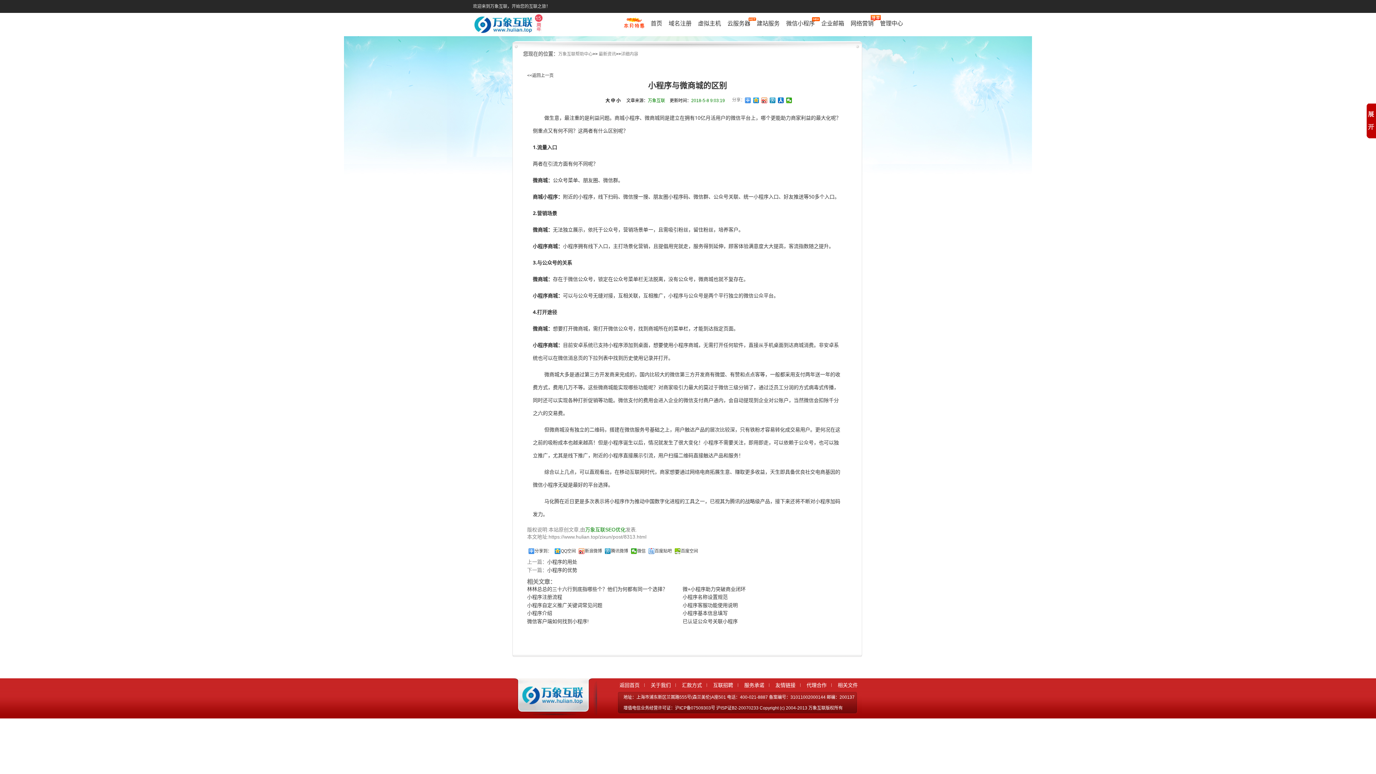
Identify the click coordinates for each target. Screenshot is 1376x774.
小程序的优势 (562, 570)
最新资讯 (607, 54)
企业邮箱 (832, 23)
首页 (656, 23)
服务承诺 (754, 685)
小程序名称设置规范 (705, 597)
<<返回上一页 (540, 75)
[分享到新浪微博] (764, 100)
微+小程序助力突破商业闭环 (714, 589)
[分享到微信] (789, 100)
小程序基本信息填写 (705, 613)
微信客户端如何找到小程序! (558, 621)
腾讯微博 (619, 551)
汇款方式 (692, 685)
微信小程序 (800, 23)
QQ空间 (568, 551)
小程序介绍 (539, 613)
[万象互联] (551, 708)
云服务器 (738, 23)
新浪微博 (593, 551)
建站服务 (768, 23)
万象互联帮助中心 (575, 54)
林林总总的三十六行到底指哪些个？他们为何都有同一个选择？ (597, 589)
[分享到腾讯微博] (773, 100)
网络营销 (862, 23)
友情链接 (785, 685)
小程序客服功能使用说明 (710, 605)
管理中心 (891, 23)
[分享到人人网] (781, 100)
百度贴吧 (663, 551)
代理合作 (817, 685)
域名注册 (680, 23)
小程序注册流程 (544, 597)
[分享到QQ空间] (756, 100)
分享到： (543, 551)
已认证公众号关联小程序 (710, 621)
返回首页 (630, 685)
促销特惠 (634, 26)
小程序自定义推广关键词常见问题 (564, 605)
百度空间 (689, 551)
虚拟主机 (709, 23)
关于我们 (661, 685)
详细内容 (629, 54)
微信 (641, 551)
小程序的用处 (562, 562)
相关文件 (848, 685)
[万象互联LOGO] (509, 25)
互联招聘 (723, 685)
